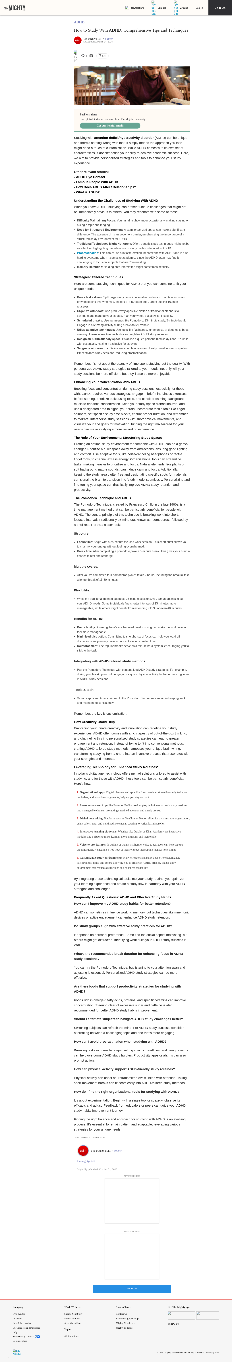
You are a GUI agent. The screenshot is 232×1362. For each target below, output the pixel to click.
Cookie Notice (20, 1340)
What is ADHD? (88, 192)
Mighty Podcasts (124, 1327)
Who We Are (19, 1313)
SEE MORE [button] (132, 1288)
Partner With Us (72, 1318)
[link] (14, 8)
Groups (184, 7)
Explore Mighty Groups (127, 1318)
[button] (109, 38)
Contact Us (121, 1313)
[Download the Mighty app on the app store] (181, 1315)
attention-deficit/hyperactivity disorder (124, 138)
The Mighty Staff (92, 38)
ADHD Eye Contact (90, 177)
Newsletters (137, 7)
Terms (216, 1352)
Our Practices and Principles (26, 1327)
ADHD (79, 22)
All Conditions (71, 1336)
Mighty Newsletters (125, 1323)
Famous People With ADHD (97, 182)
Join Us (220, 8)
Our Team (17, 1318)
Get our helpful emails (110, 125)
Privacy (209, 1352)
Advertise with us (72, 1323)
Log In (199, 7)
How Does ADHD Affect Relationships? (106, 187)
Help (15, 1332)
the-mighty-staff (86, 1161)
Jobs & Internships (22, 1323)
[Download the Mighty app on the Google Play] (209, 1315)
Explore (162, 7)
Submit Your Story (73, 1313)
